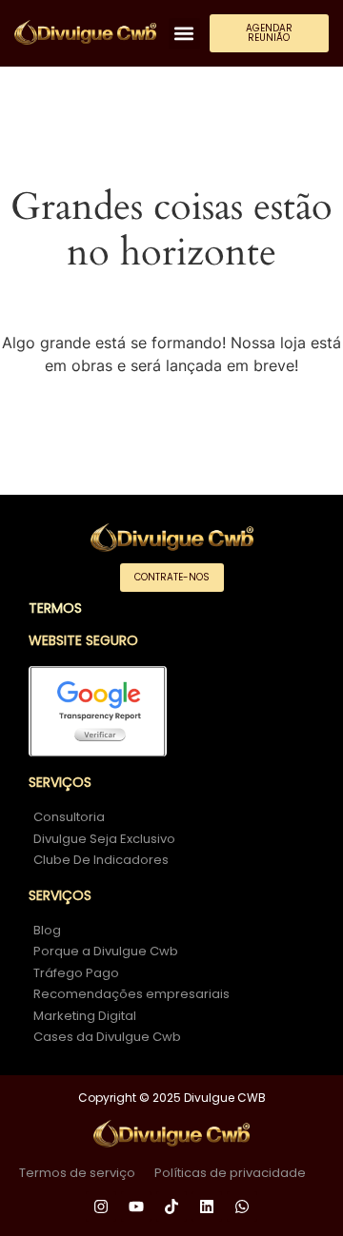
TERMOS (55, 608)
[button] (184, 33)
